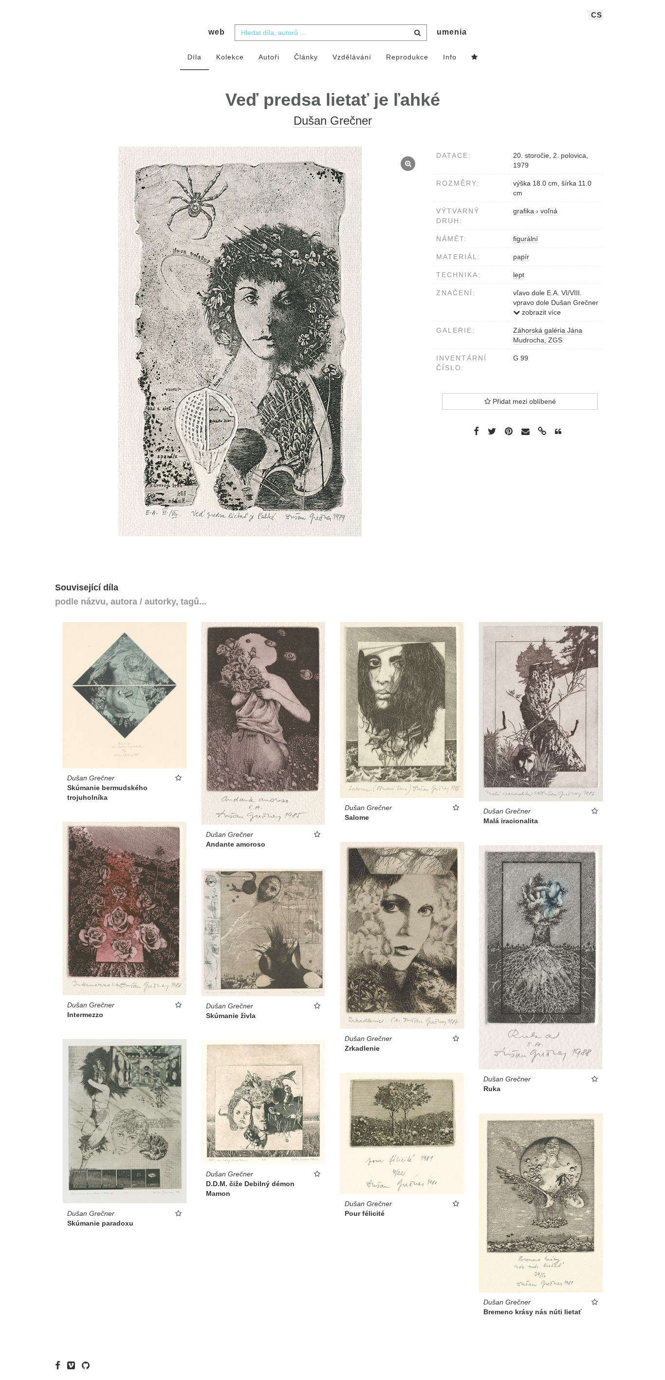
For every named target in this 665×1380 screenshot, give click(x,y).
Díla (194, 57)
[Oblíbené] (474, 57)
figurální (525, 239)
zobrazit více (540, 312)
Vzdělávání (351, 57)
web (216, 32)
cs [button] (596, 15)
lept (518, 275)
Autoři (269, 57)
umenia (452, 32)
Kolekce (230, 57)
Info (450, 57)
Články (306, 57)
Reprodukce (407, 57)
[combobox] (331, 32)
